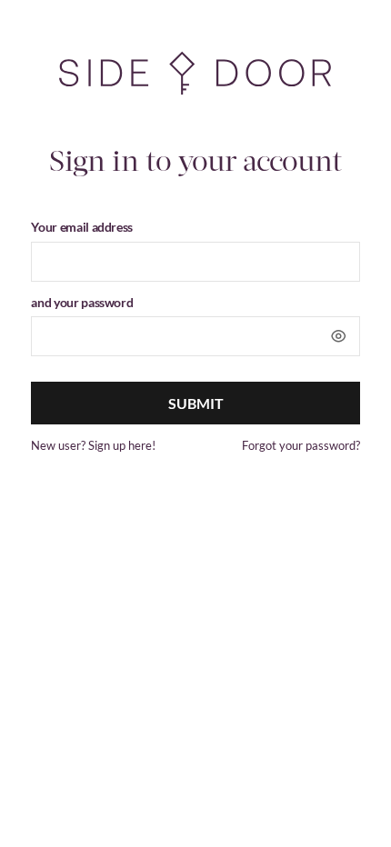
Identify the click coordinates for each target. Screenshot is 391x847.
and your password (82, 302)
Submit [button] (196, 403)
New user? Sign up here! (93, 445)
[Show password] (338, 336)
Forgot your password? (301, 445)
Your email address (82, 226)
